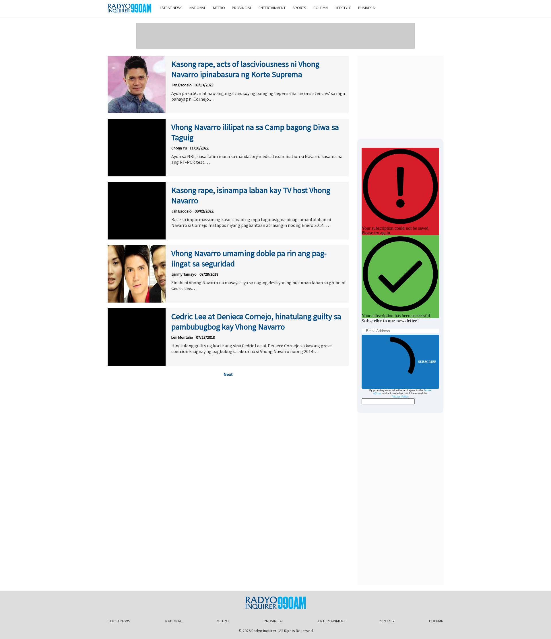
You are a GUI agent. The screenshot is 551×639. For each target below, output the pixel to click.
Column (320, 7)
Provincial (242, 7)
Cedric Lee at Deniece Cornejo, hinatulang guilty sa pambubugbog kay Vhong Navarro (256, 321)
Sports (299, 7)
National (197, 7)
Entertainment (272, 7)
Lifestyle (343, 7)
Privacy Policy (400, 396)
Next (228, 374)
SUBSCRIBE (427, 361)
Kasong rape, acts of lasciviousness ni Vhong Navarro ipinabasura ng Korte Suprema (245, 69)
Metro (219, 7)
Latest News (171, 7)
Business (366, 7)
